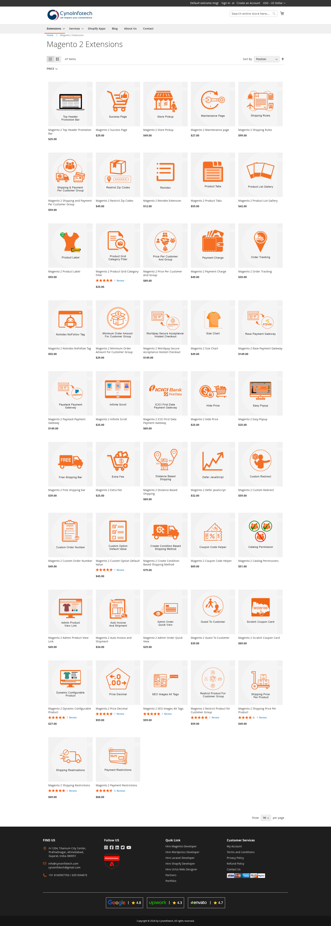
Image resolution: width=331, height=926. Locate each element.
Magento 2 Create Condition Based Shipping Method (161, 562)
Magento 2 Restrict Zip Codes (114, 200)
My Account (234, 846)
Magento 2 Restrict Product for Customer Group (210, 710)
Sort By (247, 59)
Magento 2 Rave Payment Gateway (260, 348)
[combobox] (254, 14)
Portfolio (171, 881)
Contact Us (234, 869)
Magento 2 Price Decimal (112, 708)
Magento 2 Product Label (64, 271)
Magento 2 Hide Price (204, 419)
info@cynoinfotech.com (63, 863)
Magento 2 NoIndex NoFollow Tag (69, 348)
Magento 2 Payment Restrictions (116, 785)
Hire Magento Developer (181, 846)
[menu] (165, 29)
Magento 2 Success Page (111, 130)
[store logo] (70, 15)
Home (50, 35)
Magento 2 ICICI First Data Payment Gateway (159, 421)
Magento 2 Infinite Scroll (111, 419)
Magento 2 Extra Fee (109, 490)
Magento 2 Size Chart (204, 348)
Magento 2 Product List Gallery (258, 200)
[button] (274, 3)
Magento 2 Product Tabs (206, 200)
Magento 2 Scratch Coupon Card (259, 638)
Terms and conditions (241, 852)
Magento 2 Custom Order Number (70, 561)
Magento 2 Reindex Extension (162, 200)
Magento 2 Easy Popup (252, 419)
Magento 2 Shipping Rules (255, 130)
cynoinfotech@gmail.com (64, 867)
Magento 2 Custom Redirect (256, 490)
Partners (171, 875)
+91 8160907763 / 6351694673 (68, 875)
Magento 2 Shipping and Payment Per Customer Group (70, 202)
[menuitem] (54, 29)
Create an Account (248, 3)
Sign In (225, 3)
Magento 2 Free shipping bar (66, 490)
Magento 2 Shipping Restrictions (69, 785)
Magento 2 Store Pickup (158, 130)
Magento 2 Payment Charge (208, 271)
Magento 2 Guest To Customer (210, 638)
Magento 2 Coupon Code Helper (211, 561)
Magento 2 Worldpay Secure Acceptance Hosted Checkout (161, 350)
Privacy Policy (235, 858)
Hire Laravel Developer (180, 858)
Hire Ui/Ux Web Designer (181, 869)
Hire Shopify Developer (180, 863)
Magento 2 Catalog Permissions (258, 561)
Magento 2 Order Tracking (255, 271)
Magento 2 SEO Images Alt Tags (163, 708)
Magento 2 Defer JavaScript (208, 490)
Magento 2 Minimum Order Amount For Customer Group (114, 350)
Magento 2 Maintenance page (210, 130)
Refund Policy (235, 863)
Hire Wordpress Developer (182, 852)
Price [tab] (50, 68)
